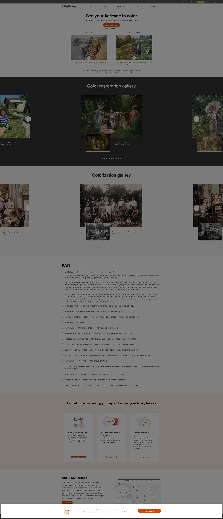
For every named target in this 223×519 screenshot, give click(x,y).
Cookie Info (123, 512)
